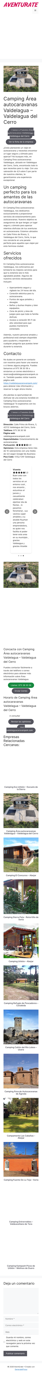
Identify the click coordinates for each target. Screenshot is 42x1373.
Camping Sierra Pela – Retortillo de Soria (21, 918)
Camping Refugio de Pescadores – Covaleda (21, 1004)
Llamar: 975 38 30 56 (21, 685)
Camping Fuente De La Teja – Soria (21, 1180)
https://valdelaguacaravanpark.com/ (20, 383)
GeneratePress (21, 1369)
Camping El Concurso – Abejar (21, 875)
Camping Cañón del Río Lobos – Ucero (21, 1048)
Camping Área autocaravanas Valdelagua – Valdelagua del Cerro (21, 832)
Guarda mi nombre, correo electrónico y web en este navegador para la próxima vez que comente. (20, 1341)
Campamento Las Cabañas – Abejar (21, 1136)
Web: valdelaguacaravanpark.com (19, 729)
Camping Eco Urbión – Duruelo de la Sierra (21, 788)
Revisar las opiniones (21, 722)
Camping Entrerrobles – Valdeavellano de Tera (21, 1222)
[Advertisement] (21, 38)
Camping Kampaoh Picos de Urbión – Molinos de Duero (21, 1267)
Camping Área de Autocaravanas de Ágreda (21, 1092)
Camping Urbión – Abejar (21, 961)
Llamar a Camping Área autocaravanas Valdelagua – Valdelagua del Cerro (21, 133)
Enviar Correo (21, 691)
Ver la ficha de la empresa (21, 142)
